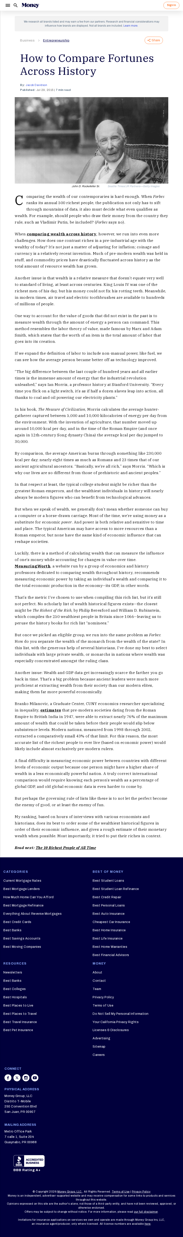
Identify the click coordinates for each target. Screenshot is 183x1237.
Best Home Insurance (109, 930)
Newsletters (12, 972)
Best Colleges (14, 989)
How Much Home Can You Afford (28, 897)
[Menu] (8, 5)
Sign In (171, 5)
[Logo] (30, 5)
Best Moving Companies (22, 946)
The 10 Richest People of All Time (66, 847)
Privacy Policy (103, 997)
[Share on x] (17, 1077)
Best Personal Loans (109, 905)
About (97, 972)
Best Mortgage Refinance (23, 905)
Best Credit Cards (17, 922)
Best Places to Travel (20, 1013)
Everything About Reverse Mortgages (32, 913)
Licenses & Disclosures (111, 1030)
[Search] (16, 5)
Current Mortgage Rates (22, 880)
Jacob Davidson (36, 85)
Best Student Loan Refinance (116, 889)
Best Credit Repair (107, 897)
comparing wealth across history (62, 234)
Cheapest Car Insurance (111, 922)
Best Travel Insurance (20, 1022)
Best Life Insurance (108, 938)
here (148, 1223)
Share (156, 40)
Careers (99, 1055)
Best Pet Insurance (18, 1030)
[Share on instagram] (25, 1077)
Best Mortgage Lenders (21, 889)
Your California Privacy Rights (116, 1022)
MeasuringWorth (32, 566)
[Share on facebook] (8, 1077)
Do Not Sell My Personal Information (121, 1013)
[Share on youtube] (34, 1077)
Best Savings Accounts (22, 938)
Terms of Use (103, 1005)
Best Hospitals (15, 997)
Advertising (101, 1038)
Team (97, 989)
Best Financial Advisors (111, 955)
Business (27, 40)
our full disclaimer (146, 1211)
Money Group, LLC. (70, 1191)
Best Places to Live (18, 1005)
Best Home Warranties (110, 946)
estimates (50, 710)
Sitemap (99, 1046)
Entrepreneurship (56, 40)
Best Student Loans (108, 880)
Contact (99, 980)
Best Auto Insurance (109, 913)
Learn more (130, 25)
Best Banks (12, 930)
